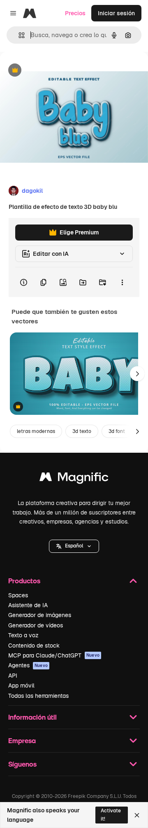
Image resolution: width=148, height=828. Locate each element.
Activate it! (111, 814)
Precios (75, 13)
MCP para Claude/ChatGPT (53, 655)
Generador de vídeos (35, 625)
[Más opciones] (122, 282)
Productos (24, 580)
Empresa (22, 740)
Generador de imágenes (39, 615)
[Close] (137, 815)
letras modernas (36, 431)
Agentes (28, 665)
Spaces (18, 595)
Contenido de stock (34, 645)
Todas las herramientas (38, 695)
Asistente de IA (28, 605)
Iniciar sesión (116, 13)
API (12, 675)
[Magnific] (74, 478)
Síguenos (22, 764)
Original (52, 71)
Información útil (32, 717)
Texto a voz (23, 635)
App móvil (21, 685)
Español (74, 546)
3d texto (81, 431)
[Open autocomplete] (18, 35)
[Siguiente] (137, 373)
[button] (74, 546)
